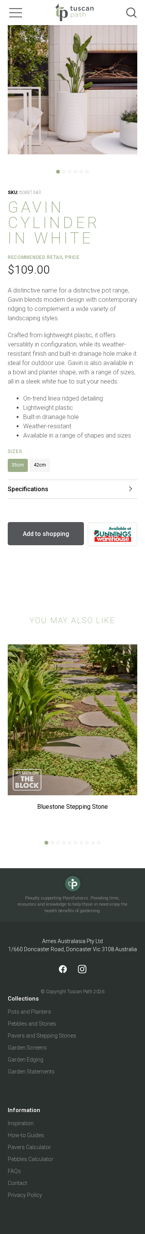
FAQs (14, 1171)
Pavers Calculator (29, 1147)
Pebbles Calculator (30, 1159)
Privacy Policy (25, 1195)
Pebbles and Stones (32, 1024)
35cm (18, 465)
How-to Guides (26, 1135)
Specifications (28, 489)
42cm (40, 465)
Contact (17, 1183)
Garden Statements (31, 1071)
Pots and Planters (29, 1012)
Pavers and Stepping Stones (42, 1036)
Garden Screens (27, 1048)
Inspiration (21, 1123)
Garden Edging (25, 1060)
